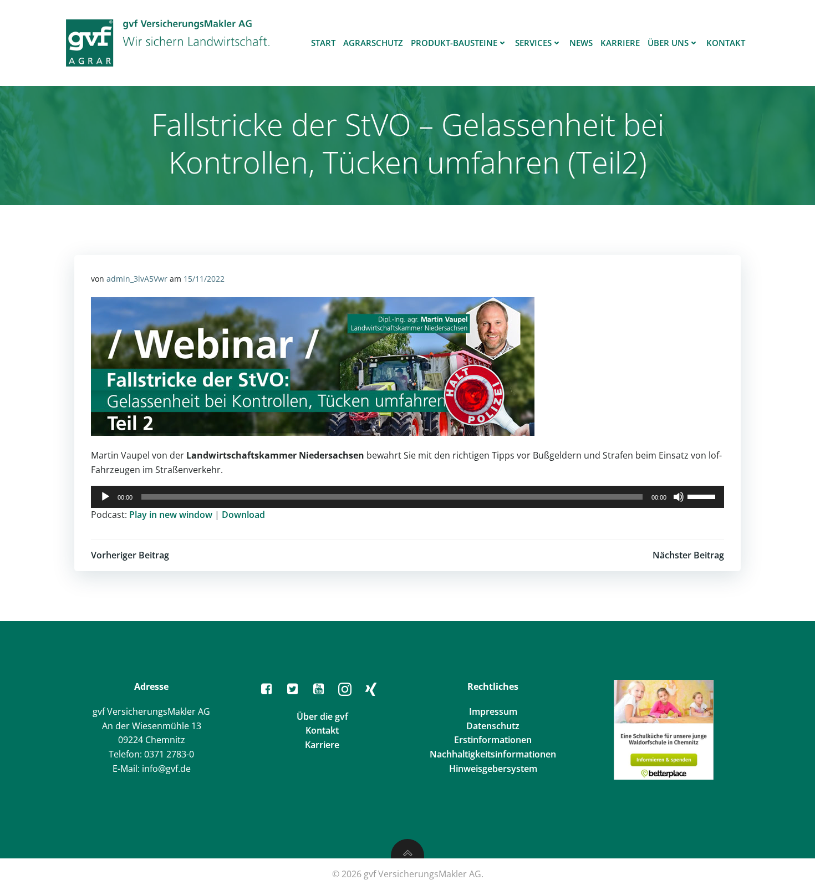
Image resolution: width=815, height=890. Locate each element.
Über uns (668, 42)
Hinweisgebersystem (493, 768)
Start (323, 42)
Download (243, 514)
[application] (407, 497)
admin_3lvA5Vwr (136, 278)
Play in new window (170, 514)
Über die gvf (322, 716)
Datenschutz (492, 726)
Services (533, 42)
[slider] (703, 496)
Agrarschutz (373, 42)
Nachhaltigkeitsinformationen (493, 754)
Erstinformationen (493, 740)
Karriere (620, 42)
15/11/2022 (204, 278)
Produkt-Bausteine (454, 42)
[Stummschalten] (678, 496)
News (581, 42)
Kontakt (725, 42)
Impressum (493, 711)
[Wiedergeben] (105, 496)
